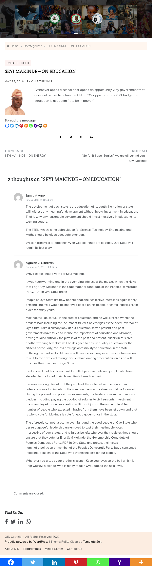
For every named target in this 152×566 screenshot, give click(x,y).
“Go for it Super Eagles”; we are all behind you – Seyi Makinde (114, 158)
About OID (12, 549)
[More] (45, 126)
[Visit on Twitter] (13, 523)
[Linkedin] (17, 126)
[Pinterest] (21, 126)
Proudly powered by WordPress (27, 541)
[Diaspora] (40, 126)
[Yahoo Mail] (36, 126)
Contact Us (74, 549)
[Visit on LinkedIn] (20, 523)
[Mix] (26, 126)
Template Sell (92, 541)
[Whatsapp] (31, 126)
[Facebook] (7, 126)
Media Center (54, 549)
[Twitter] (12, 126)
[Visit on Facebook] (6, 523)
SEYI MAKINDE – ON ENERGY (25, 155)
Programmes (32, 549)
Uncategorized (18, 63)
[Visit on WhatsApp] (28, 523)
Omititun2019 (41, 81)
